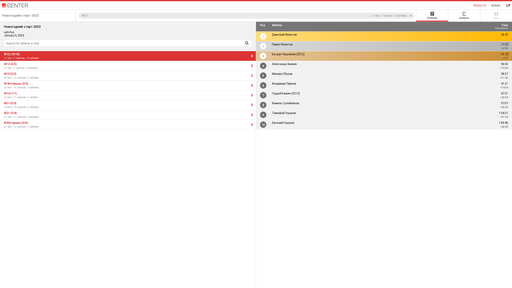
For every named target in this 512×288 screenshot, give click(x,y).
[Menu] (507, 5)
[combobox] (246, 15)
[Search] (247, 43)
